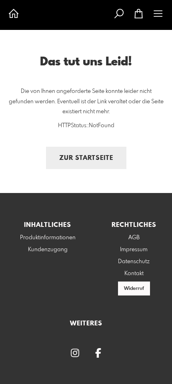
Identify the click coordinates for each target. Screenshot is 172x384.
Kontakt (134, 273)
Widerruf (134, 288)
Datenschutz (134, 261)
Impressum (134, 249)
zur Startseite (86, 158)
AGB (134, 237)
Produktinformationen (48, 237)
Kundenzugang (48, 249)
